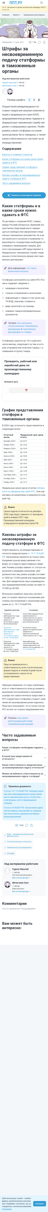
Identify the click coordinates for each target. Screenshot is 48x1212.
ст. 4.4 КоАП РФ (29, 649)
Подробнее (7, 1209)
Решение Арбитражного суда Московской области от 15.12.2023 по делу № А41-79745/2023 (11, 633)
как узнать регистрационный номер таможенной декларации (20, 721)
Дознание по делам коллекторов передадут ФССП (26, 7)
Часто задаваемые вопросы (16, 183)
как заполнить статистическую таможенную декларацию (23, 326)
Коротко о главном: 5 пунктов (17, 154)
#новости (5, 10)
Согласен (39, 1204)
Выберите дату (11, 382)
